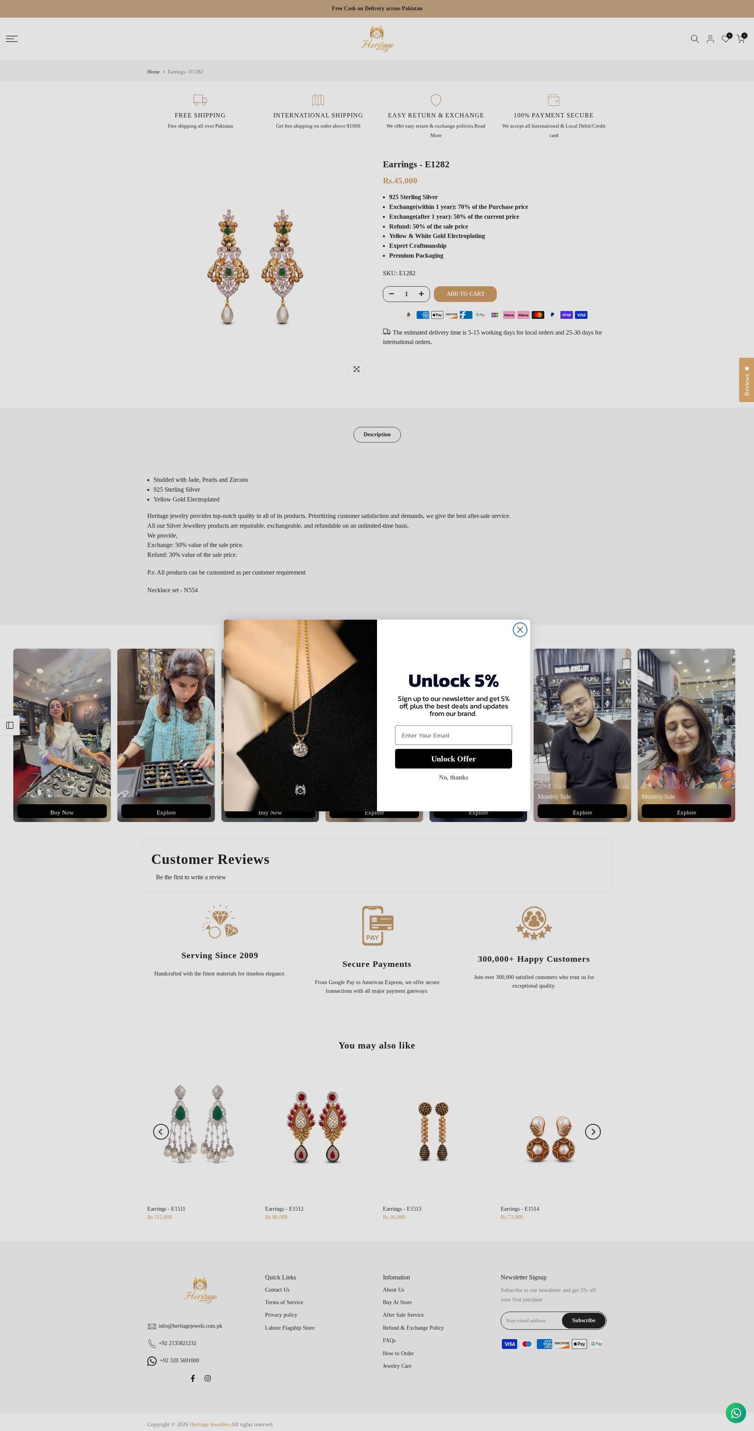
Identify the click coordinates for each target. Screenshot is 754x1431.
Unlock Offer (453, 758)
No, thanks (453, 777)
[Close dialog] (520, 630)
